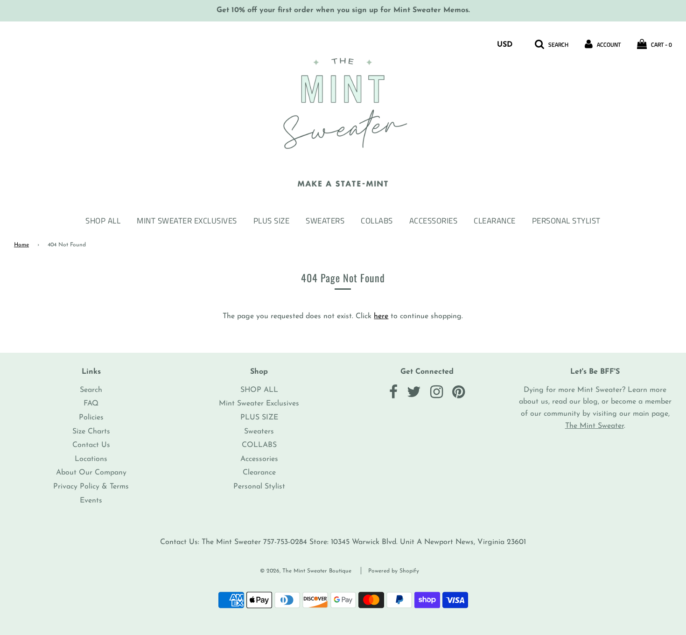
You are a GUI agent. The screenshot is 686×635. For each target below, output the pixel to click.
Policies (91, 417)
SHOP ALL (102, 221)
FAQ (91, 403)
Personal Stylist (566, 221)
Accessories (433, 221)
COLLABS (377, 221)
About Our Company (91, 472)
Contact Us (91, 445)
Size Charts (91, 431)
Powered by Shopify (393, 571)
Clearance (495, 221)
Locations (91, 459)
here (381, 316)
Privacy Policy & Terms (91, 486)
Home (21, 245)
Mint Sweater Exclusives (187, 221)
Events (91, 500)
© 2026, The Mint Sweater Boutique (305, 571)
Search (91, 390)
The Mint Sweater (594, 426)
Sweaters (325, 221)
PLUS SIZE (271, 221)
